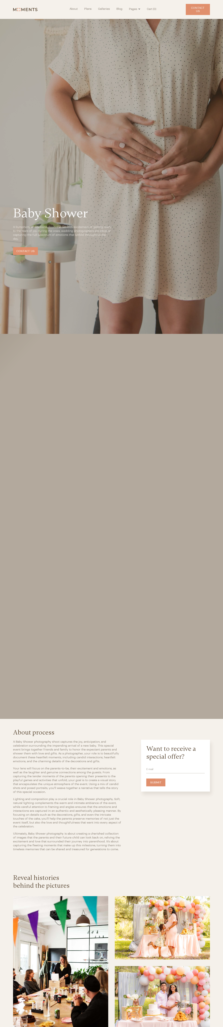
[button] (134, 9)
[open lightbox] (162, 931)
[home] (27, 9)
